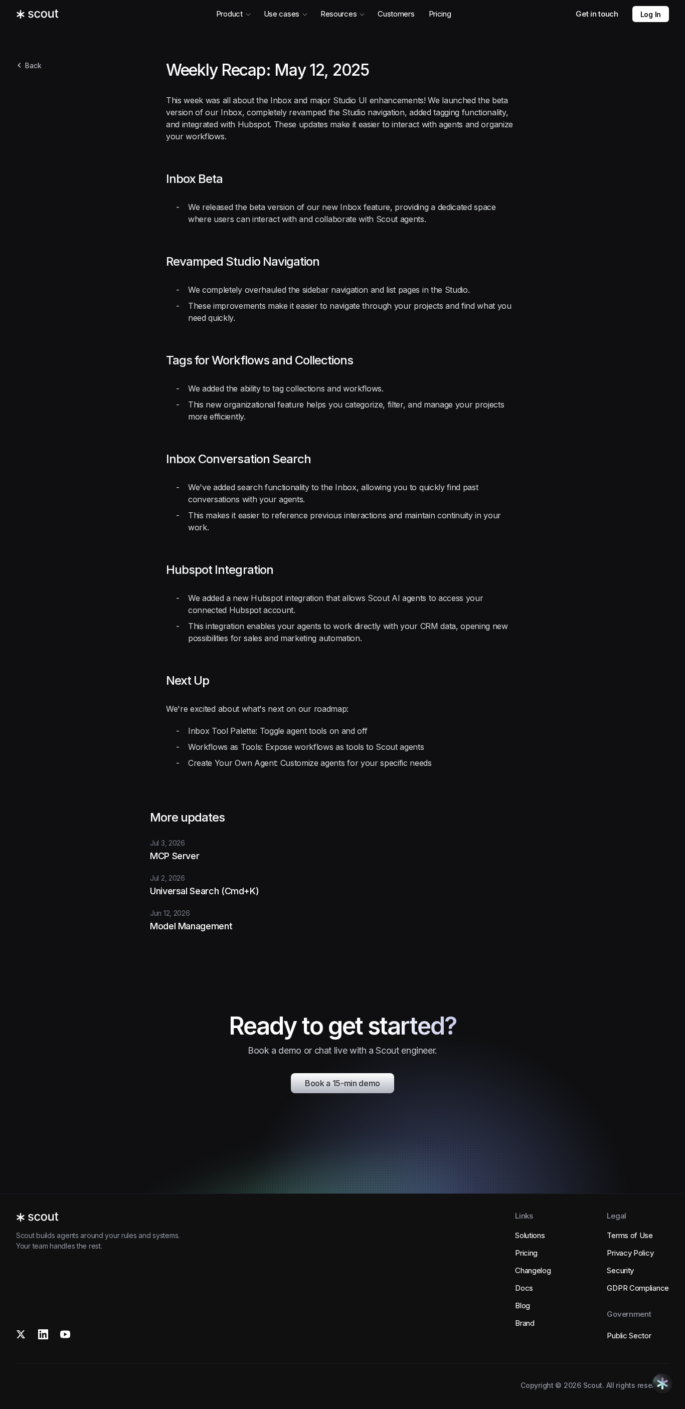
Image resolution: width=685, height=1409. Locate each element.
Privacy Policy (630, 1253)
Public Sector (629, 1335)
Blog (522, 1305)
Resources (338, 14)
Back (33, 65)
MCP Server (174, 856)
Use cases (281, 14)
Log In (650, 14)
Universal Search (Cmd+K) (204, 891)
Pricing (440, 14)
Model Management (191, 926)
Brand (525, 1323)
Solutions (530, 1235)
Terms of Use (629, 1235)
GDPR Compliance (638, 1288)
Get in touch (597, 14)
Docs (524, 1288)
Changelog (533, 1270)
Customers (396, 14)
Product (229, 14)
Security (620, 1270)
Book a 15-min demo (342, 1083)
